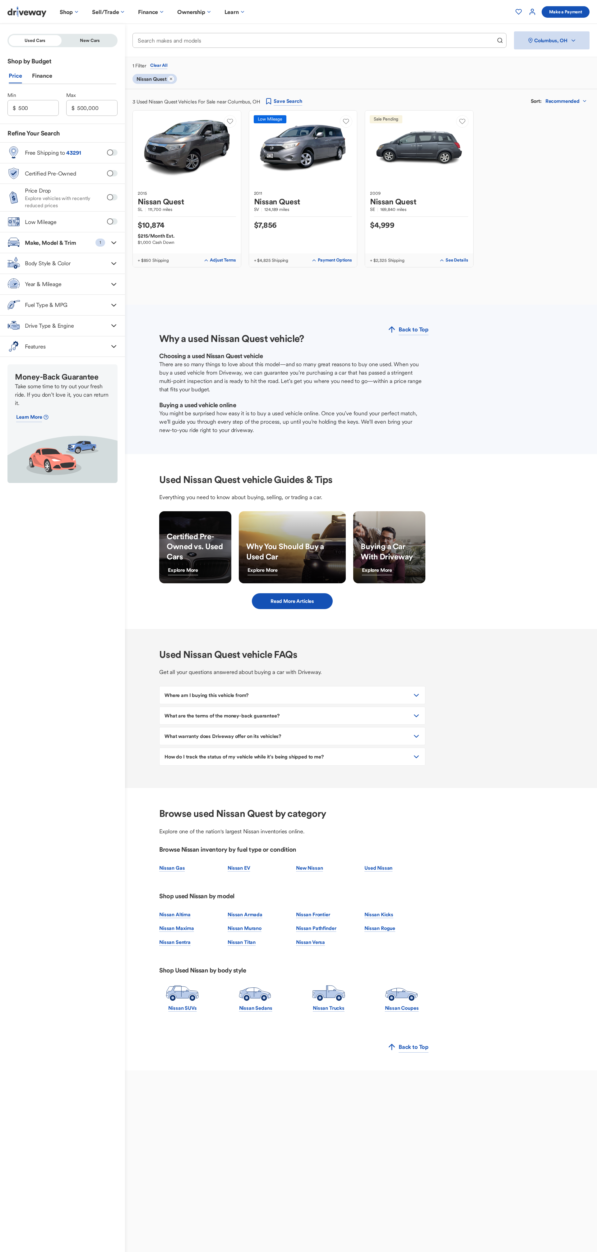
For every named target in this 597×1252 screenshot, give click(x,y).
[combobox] (315, 40)
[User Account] (532, 12)
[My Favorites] (518, 12)
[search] (500, 40)
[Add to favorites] (230, 121)
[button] (62, 242)
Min (11, 95)
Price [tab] (15, 76)
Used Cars (35, 40)
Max (71, 95)
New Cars (90, 40)
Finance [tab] (42, 76)
